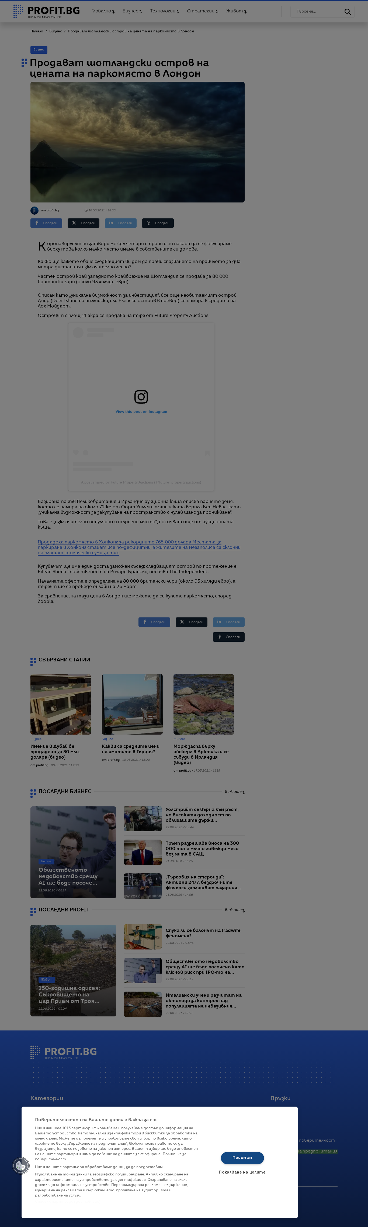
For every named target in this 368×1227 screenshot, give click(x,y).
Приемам (242, 1158)
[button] (20, 1165)
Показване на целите (242, 1172)
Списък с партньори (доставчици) (67, 1202)
